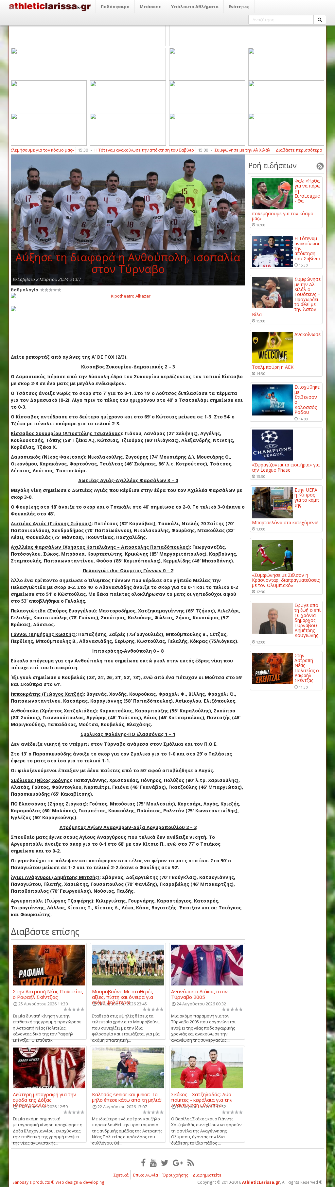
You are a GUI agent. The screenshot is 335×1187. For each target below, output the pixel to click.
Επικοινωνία (145, 1175)
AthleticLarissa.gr (261, 1182)
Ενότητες (239, 6)
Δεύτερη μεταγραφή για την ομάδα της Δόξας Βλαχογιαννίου (44, 1097)
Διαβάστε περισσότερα (299, 150)
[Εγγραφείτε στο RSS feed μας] (190, 1162)
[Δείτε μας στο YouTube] (153, 1162)
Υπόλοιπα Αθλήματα (195, 6)
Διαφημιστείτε (207, 1175)
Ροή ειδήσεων (272, 165)
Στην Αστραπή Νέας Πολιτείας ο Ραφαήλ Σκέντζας (48, 994)
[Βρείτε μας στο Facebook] (143, 1162)
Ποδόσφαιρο (115, 6)
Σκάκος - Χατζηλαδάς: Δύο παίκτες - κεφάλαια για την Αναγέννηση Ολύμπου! (202, 1097)
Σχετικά (121, 1175)
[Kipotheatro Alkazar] (128, 296)
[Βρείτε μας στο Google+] (178, 1162)
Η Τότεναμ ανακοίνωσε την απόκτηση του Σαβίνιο (122, 150)
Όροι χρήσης (175, 1175)
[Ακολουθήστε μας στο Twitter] (164, 1162)
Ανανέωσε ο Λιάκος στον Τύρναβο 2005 (199, 994)
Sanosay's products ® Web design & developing (58, 1182)
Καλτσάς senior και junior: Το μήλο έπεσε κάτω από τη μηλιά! (127, 1097)
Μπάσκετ (150, 6)
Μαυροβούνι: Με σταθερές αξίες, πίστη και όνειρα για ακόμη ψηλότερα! (122, 994)
